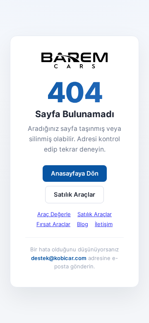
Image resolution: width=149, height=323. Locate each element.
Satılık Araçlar (74, 194)
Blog (82, 224)
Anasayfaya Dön (75, 173)
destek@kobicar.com (59, 258)
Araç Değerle (54, 214)
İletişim (104, 224)
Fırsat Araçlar (53, 224)
